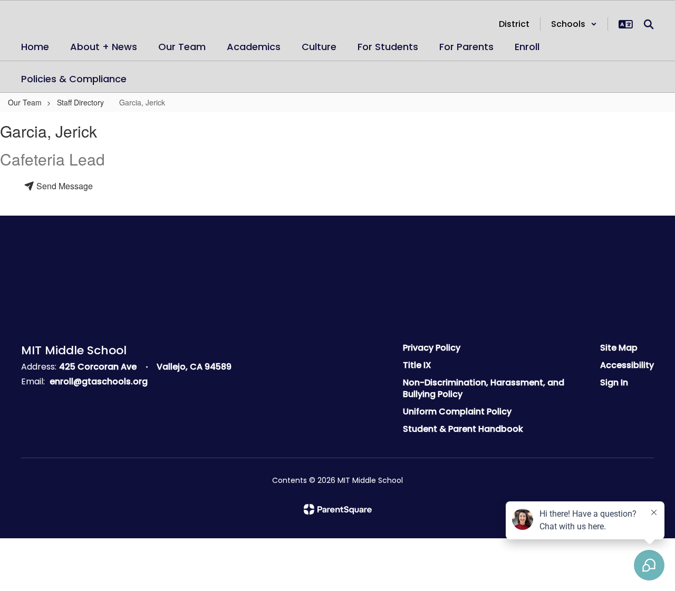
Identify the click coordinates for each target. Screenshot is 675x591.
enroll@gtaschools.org (99, 381)
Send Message (63, 186)
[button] (574, 24)
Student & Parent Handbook (463, 429)
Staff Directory (80, 102)
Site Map (619, 348)
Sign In (614, 382)
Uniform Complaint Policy (457, 411)
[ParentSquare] (337, 509)
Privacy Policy (431, 348)
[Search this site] (648, 24)
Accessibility (627, 365)
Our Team (25, 102)
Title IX (417, 365)
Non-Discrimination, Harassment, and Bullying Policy (483, 388)
